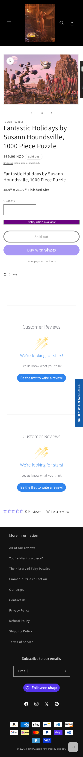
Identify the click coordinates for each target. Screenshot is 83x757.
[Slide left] (31, 113)
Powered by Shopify (54, 748)
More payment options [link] (41, 261)
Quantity (9, 201)
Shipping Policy (20, 631)
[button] (9, 23)
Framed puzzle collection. (28, 579)
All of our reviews (22, 548)
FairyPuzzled (34, 748)
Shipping (8, 162)
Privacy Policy (19, 610)
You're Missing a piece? (26, 558)
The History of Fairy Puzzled (30, 568)
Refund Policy (19, 621)
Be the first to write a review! (41, 378)
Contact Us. (18, 600)
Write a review (57, 511)
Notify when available (41, 222)
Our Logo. (16, 589)
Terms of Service (21, 642)
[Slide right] (52, 113)
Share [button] (13, 274)
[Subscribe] (64, 671)
